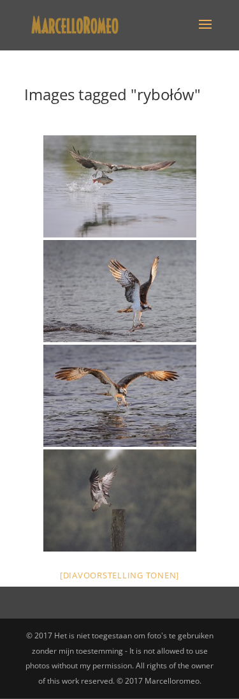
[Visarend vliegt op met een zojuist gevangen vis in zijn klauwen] (119, 186)
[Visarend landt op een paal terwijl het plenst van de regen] (119, 500)
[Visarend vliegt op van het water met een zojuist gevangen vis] (119, 291)
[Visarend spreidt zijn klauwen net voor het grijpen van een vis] (119, 396)
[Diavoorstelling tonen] (119, 575)
